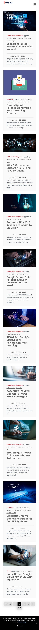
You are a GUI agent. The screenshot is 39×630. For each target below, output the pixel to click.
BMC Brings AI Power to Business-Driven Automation (19, 455)
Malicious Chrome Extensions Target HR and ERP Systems (19, 518)
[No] (37, 623)
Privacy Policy (22, 622)
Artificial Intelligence (15, 36)
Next (19, 608)
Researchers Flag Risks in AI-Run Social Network (19, 46)
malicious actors (18, 510)
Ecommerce (21, 159)
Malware (28, 510)
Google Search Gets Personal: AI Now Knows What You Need (18, 281)
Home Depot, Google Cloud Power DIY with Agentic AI (19, 577)
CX (32, 571)
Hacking (9, 510)
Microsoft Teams (12, 102)
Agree (19, 626)
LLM (24, 274)
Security (10, 99)
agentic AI (20, 571)
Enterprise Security (25, 99)
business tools (11, 159)
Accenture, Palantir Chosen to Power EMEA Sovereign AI (18, 393)
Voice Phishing (24, 102)
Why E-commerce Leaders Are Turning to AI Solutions (19, 168)
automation (11, 447)
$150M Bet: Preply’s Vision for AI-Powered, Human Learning (18, 341)
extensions (25, 508)
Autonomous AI (18, 38)
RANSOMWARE (11, 513)
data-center (11, 388)
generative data (16, 274)
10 (32, 604)
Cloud (9, 334)
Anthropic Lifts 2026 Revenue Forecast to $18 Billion (19, 225)
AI (28, 157)
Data (8, 274)
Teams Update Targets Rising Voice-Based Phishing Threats (19, 109)
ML (26, 274)
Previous (8, 604)
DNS (20, 508)
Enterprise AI (17, 219)
